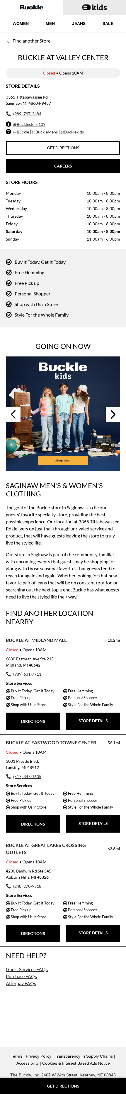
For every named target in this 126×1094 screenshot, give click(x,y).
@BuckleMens (45, 131)
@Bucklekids (72, 131)
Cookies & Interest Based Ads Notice (76, 1063)
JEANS (79, 23)
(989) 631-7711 (27, 674)
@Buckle (21, 131)
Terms (16, 1056)
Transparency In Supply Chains (84, 1056)
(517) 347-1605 (27, 776)
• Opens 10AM (26, 649)
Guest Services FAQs (27, 969)
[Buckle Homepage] (31, 7)
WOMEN (21, 23)
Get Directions (63, 147)
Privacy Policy (38, 1056)
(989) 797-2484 (27, 113)
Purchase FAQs (21, 976)
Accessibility (27, 1063)
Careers (63, 165)
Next (113, 414)
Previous (13, 414)
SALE (108, 23)
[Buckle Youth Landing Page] (94, 7)
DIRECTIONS (33, 721)
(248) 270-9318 (27, 886)
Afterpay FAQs (21, 983)
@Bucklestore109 (29, 124)
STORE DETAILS (93, 720)
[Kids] (63, 413)
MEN (50, 23)
